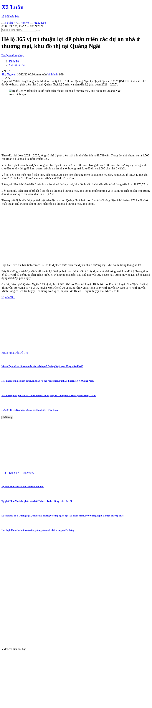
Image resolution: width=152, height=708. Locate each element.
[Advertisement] (76, 125)
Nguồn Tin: (8, 297)
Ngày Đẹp (39, 22)
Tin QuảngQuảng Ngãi (12, 55)
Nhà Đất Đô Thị (17, 65)
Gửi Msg (7, 417)
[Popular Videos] (18, 23)
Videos (24, 22)
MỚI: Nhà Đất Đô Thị (14, 352)
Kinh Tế (14, 61)
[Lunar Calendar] (31, 23)
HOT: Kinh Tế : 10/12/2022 (17, 472)
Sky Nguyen (8, 74)
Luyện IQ (10, 22)
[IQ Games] (2, 23)
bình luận (53, 74)
